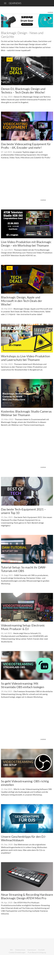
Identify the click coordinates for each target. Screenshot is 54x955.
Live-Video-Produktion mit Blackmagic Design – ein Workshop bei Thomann (26, 243)
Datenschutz (20, 950)
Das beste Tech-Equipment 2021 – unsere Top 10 (23, 511)
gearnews (15, 3)
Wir (11, 950)
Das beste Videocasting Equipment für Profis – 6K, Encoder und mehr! (26, 145)
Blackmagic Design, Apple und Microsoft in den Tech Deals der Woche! (21, 300)
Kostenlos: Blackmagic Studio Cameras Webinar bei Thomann (26, 413)
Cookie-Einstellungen (17, 952)
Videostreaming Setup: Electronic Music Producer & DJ (23, 627)
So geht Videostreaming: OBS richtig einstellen (25, 783)
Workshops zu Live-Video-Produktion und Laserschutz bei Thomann (25, 357)
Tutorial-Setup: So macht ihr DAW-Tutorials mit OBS (23, 569)
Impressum (31, 950)
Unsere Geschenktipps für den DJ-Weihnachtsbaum (23, 838)
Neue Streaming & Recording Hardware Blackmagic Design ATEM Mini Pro (27, 896)
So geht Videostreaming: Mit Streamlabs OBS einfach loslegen (22, 685)
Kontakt (41, 950)
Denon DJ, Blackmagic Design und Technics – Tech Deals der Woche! (23, 90)
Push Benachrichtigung (37, 952)
